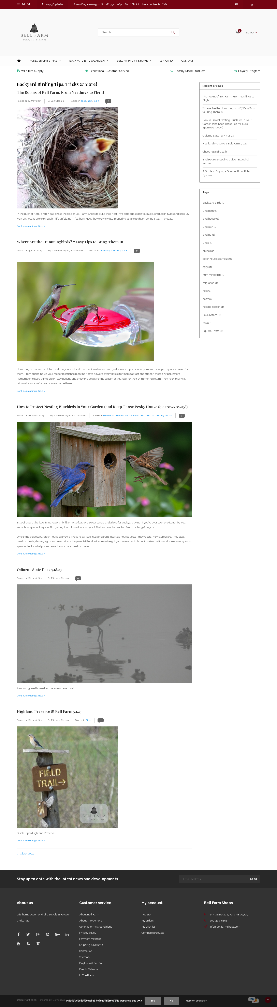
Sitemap (84, 957)
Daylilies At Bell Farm (92, 963)
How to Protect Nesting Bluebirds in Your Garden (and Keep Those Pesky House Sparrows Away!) (102, 406)
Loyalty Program (249, 71)
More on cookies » (196, 1000)
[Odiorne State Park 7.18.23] (104, 634)
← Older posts (25, 853)
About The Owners (90, 920)
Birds (88, 720)
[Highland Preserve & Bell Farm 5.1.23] (67, 778)
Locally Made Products (190, 71)
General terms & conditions (95, 926)
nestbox (150, 415)
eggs (83, 100)
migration (122, 250)
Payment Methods (90, 938)
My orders (148, 920)
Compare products (153, 932)
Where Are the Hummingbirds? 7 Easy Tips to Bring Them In (70, 241)
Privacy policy (87, 932)
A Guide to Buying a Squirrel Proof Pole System (226, 173)
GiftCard (166, 60)
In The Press (86, 975)
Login (251, 4)
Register (146, 914)
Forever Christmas (43, 60)
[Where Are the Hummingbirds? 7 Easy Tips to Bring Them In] (85, 311)
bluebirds (108, 415)
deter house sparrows (126, 415)
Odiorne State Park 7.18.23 (39, 569)
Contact (187, 60)
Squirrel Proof (213, 330)
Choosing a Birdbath (215, 151)
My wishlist (148, 926)
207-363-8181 (54, 4)
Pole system (212, 314)
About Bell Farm (89, 914)
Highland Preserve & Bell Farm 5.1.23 (49, 711)
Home (19, 61)
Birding (209, 234)
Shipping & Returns (91, 944)
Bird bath (210, 210)
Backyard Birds (213, 202)
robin (96, 100)
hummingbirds (108, 250)
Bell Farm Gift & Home (132, 60)
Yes (153, 1000)
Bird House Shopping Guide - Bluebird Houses (226, 161)
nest (89, 100)
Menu (26, 4)
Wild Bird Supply (32, 71)
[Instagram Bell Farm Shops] (37, 934)
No (171, 1000)
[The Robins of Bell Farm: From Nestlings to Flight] (67, 159)
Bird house (211, 218)
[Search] (173, 32)
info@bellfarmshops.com (225, 926)
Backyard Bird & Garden (87, 60)
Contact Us (85, 951)
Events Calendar (89, 969)
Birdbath (210, 226)
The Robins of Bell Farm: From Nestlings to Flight (60, 92)
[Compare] (236, 4)
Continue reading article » (31, 226)
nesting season (164, 415)
